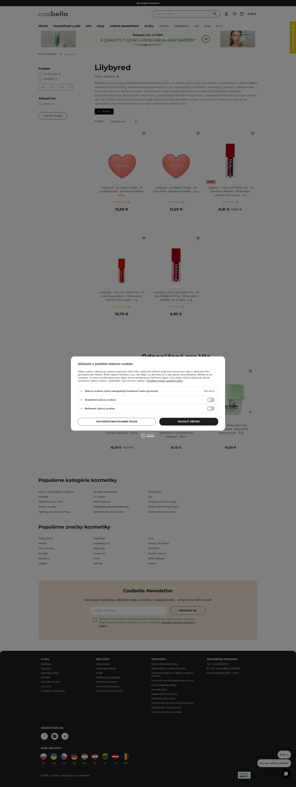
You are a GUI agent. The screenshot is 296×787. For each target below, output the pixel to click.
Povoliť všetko (189, 421)
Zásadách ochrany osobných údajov (165, 381)
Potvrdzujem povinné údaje (116, 421)
